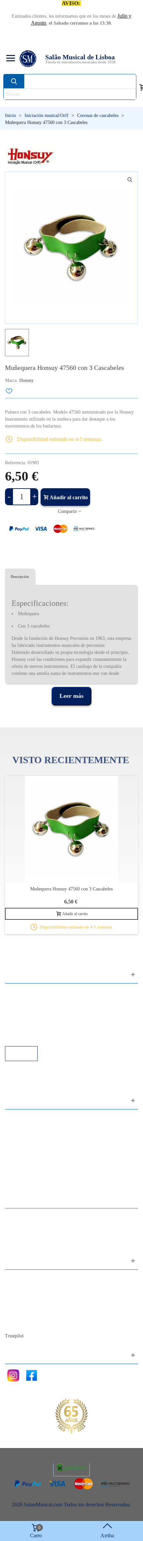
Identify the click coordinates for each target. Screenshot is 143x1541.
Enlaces (20, 1001)
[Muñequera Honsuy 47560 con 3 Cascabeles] (130, 180)
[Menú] (9, 58)
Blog (17, 1323)
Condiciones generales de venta (45, 1019)
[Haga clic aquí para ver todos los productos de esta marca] (30, 155)
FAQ (17, 992)
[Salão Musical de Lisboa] (28, 58)
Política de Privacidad (34, 1010)
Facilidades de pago (32, 1037)
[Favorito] (9, 391)
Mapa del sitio (26, 1287)
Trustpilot (14, 1335)
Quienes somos (28, 1296)
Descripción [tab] (20, 577)
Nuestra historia (28, 1305)
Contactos (22, 1278)
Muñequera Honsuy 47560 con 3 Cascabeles (71, 888)
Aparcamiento (26, 1028)
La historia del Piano (33, 1314)
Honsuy (26, 380)
